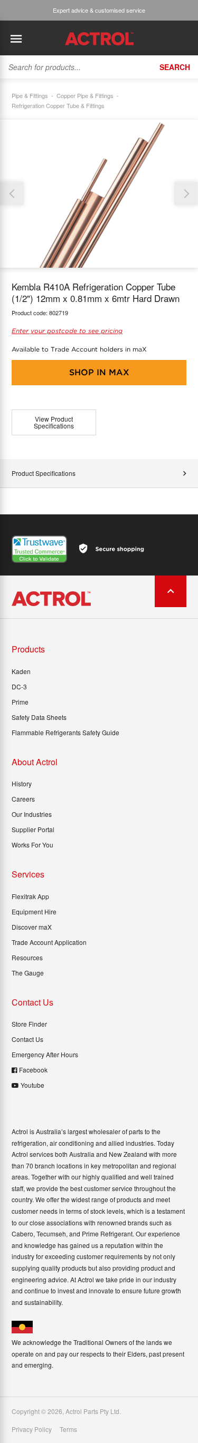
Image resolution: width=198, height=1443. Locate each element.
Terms (68, 1429)
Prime (20, 701)
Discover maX (32, 926)
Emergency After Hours (45, 1054)
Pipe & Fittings (30, 95)
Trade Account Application (49, 942)
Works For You (32, 844)
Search (174, 67)
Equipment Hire (34, 911)
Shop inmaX (99, 372)
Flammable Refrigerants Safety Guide (65, 732)
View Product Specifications (54, 422)
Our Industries (32, 814)
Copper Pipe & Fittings (85, 95)
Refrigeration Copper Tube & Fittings (58, 105)
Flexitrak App (30, 896)
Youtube (32, 1084)
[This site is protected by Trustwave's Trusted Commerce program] (39, 549)
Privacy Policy (32, 1429)
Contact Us (27, 1039)
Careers (23, 798)
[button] (186, 194)
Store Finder (29, 1023)
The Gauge (28, 972)
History (22, 783)
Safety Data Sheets (39, 717)
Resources (27, 957)
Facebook (33, 1069)
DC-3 (19, 686)
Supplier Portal (33, 829)
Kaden (21, 671)
